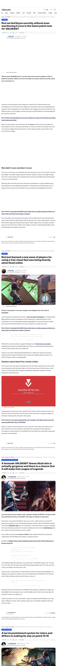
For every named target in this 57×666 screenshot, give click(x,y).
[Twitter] (55, 237)
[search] (44, 10)
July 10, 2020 (36, 585)
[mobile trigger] (54, 9)
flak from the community (43, 344)
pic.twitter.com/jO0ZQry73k (22, 555)
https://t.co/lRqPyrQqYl (35, 336)
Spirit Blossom (48, 528)
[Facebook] (53, 237)
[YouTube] (53, 613)
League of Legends (6, 459)
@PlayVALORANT (16, 549)
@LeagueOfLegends (28, 547)
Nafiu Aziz (11, 36)
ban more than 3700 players (36, 317)
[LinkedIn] (55, 613)
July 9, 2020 (29, 339)
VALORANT (4, 19)
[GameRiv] (6, 9)
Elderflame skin (13, 525)
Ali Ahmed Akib (12, 476)
